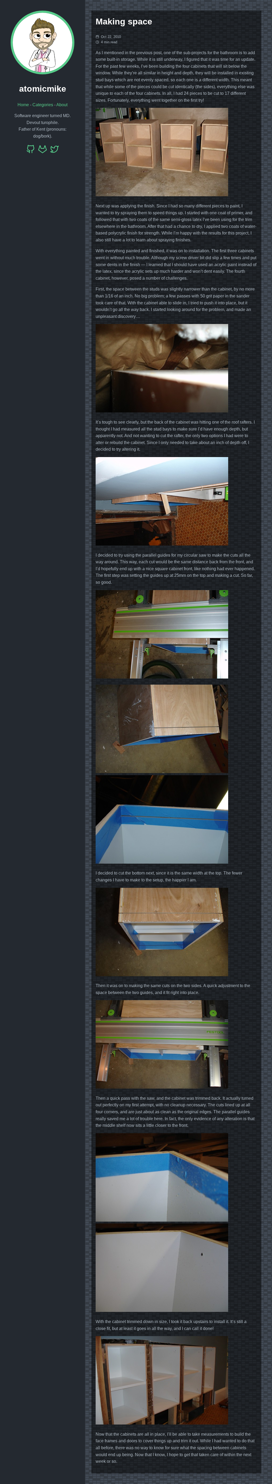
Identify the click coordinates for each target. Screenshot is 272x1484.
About (61, 105)
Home (23, 105)
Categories (42, 105)
